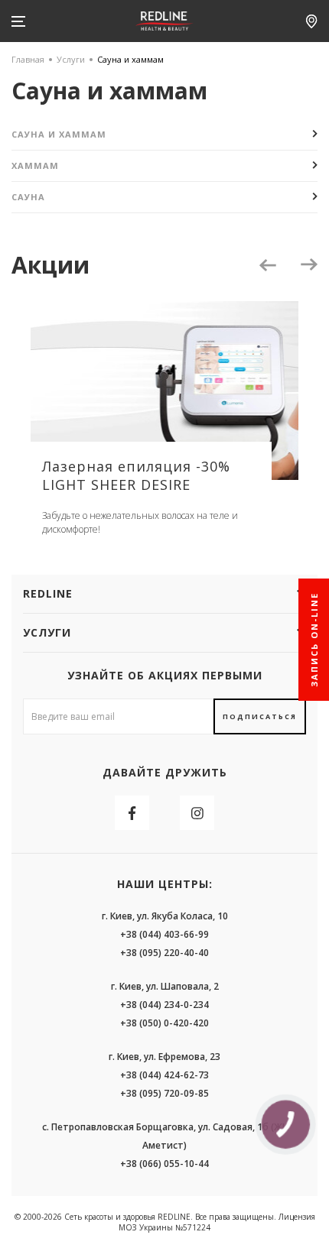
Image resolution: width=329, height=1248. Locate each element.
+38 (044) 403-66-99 (164, 934)
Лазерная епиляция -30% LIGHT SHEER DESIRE (136, 475)
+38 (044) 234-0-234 (164, 1004)
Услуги (71, 59)
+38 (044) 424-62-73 (164, 1074)
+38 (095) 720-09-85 (164, 1093)
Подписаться (260, 716)
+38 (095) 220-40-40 (164, 952)
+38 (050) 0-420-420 (164, 1022)
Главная (27, 59)
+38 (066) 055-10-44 (164, 1163)
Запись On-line (314, 639)
